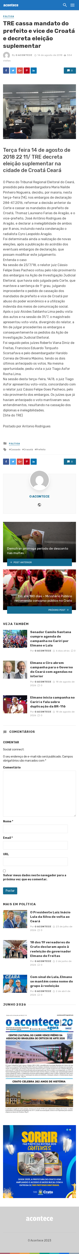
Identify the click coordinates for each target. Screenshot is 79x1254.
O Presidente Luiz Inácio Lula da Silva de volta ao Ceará (50, 916)
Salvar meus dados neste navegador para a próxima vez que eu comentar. (34, 877)
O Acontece (24, 55)
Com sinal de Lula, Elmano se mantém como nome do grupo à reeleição (51, 981)
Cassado (15, 449)
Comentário (12, 767)
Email (8, 838)
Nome (8, 821)
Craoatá (28, 449)
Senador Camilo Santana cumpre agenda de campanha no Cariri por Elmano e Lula (50, 638)
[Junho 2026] (39, 1064)
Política (8, 16)
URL (6, 854)
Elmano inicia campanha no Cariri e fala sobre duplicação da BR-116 (52, 701)
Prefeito (41, 449)
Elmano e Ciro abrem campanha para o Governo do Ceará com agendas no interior (51, 669)
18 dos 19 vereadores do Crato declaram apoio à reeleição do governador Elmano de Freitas (50, 949)
